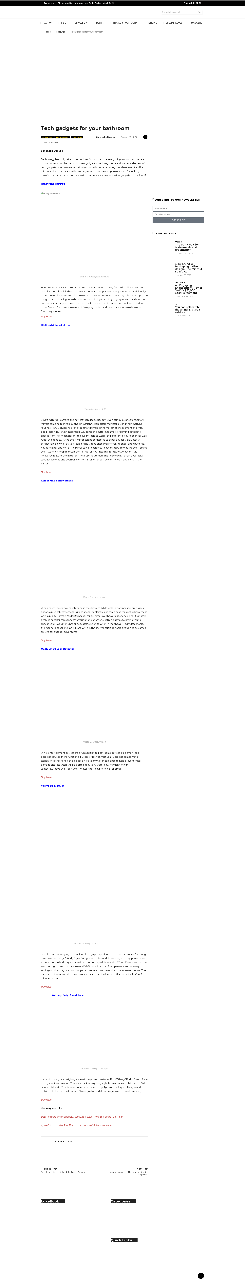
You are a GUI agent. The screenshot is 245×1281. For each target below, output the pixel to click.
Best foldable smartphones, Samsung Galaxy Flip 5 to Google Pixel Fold (82, 1116)
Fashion (47, 23)
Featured (60, 32)
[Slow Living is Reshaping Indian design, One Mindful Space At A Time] (162, 267)
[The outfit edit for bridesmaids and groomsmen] (162, 247)
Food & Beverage (126, 1216)
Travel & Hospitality (125, 23)
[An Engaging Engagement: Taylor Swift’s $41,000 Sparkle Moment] (162, 288)
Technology (62, 137)
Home (47, 32)
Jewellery (81, 23)
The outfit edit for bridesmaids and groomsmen (187, 247)
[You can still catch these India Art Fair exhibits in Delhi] (162, 310)
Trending (151, 23)
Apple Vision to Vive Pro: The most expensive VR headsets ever (76, 1125)
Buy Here (46, 316)
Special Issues (174, 23)
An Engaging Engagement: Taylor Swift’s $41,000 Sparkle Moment (188, 289)
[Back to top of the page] (201, 1276)
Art (177, 304)
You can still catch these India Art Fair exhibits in (187, 310)
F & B (63, 23)
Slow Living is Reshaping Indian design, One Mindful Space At (188, 267)
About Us (121, 1249)
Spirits (119, 1223)
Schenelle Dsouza (105, 137)
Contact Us (122, 1252)
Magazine (196, 23)
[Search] (199, 12)
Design (100, 23)
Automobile (123, 1210)
